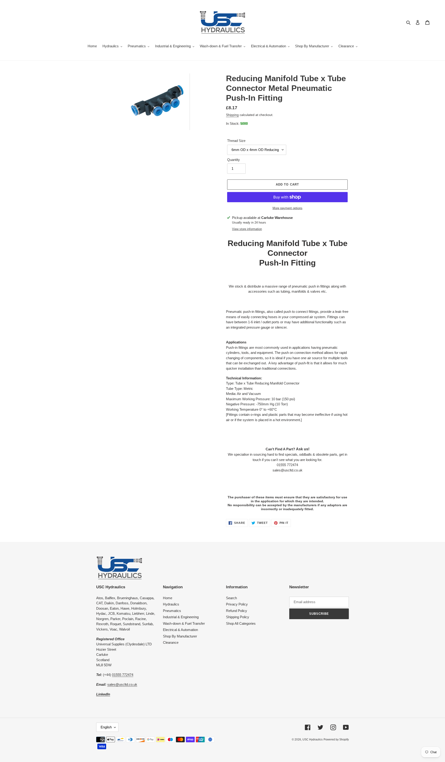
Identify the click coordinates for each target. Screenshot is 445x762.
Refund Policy (236, 611)
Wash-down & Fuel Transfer (184, 623)
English (106, 727)
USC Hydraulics (312, 739)
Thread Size (236, 141)
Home (167, 598)
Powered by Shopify (336, 739)
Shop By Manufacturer (180, 636)
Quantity (233, 160)
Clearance (170, 642)
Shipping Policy (237, 617)
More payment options (287, 208)
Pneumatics (172, 611)
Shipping (232, 115)
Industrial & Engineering (181, 617)
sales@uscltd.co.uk (122, 684)
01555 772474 (122, 675)
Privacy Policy (237, 604)
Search (231, 598)
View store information (247, 229)
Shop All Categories (241, 623)
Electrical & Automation (180, 630)
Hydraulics (171, 604)
